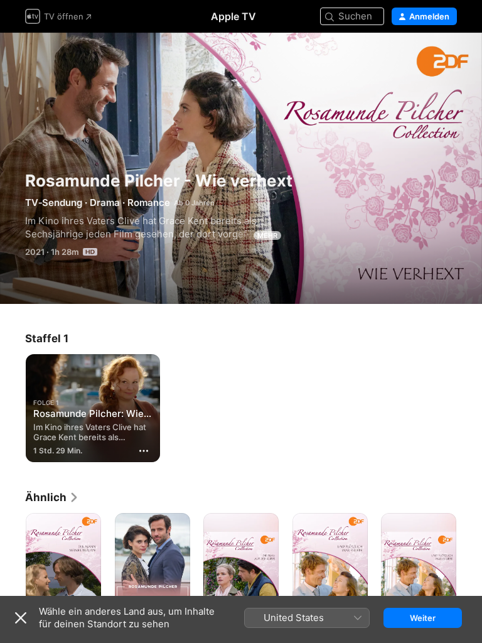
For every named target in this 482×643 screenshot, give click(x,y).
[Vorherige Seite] (12, 569)
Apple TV (233, 16)
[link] (52, 497)
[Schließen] (20, 618)
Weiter (423, 618)
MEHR (267, 235)
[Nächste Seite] (469, 569)
